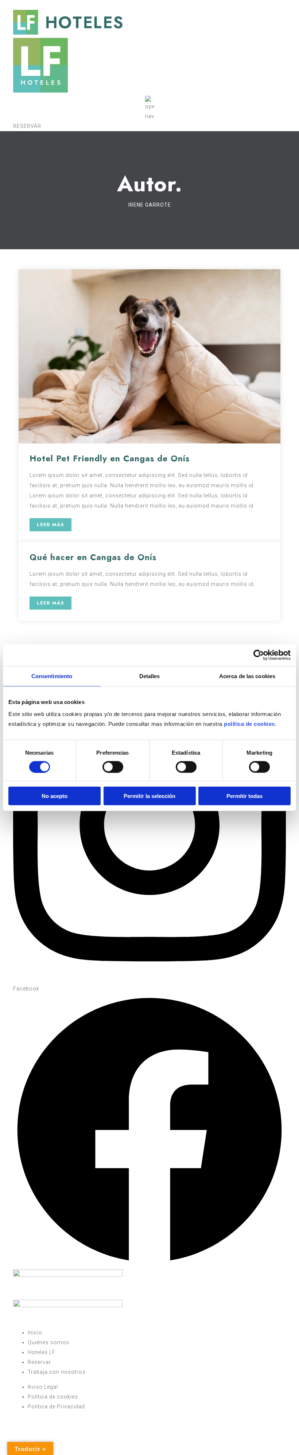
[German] (45, 4)
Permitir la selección (149, 796)
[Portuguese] (23, 4)
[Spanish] (16, 4)
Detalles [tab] (149, 676)
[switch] (112, 767)
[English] (31, 4)
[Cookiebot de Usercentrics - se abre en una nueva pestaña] (259, 654)
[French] (38, 4)
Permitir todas (244, 796)
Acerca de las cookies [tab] (247, 676)
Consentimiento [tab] (51, 676)
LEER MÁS (50, 524)
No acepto (54, 796)
